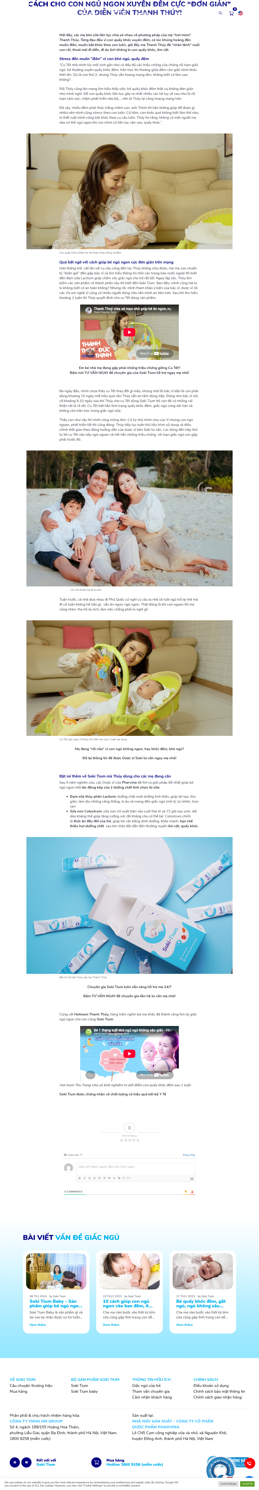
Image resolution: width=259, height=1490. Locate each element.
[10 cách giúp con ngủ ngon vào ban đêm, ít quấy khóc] (129, 1292)
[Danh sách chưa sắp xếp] (104, 1178)
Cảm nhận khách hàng (152, 1397)
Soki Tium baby (84, 1391)
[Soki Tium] (25, 13)
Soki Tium (79, 1385)
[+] (129, 1178)
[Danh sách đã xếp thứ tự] (99, 1178)
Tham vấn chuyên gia (151, 1391)
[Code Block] (114, 1178)
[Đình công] (94, 1178)
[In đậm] (79, 1178)
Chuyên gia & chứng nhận (117, 13)
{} (123, 1178)
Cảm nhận (182, 13)
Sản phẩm (89, 13)
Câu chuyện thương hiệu (31, 1385)
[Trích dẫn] (109, 1178)
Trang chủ (67, 13)
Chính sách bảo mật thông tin (219, 1391)
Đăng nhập (188, 1155)
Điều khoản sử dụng (211, 1385)
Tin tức (162, 13)
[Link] (119, 1178)
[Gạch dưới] (89, 1178)
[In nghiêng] (84, 1178)
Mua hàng (142, 13)
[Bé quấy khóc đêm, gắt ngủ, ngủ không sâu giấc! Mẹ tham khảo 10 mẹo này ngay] (202, 1292)
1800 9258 (19, 1438)
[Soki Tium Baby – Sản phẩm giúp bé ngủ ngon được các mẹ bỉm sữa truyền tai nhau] (56, 1292)
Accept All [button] (247, 1483)
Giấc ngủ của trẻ (203, 13)
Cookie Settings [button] (228, 1483)
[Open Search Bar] (220, 13)
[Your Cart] (231, 13)
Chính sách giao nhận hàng (217, 1397)
